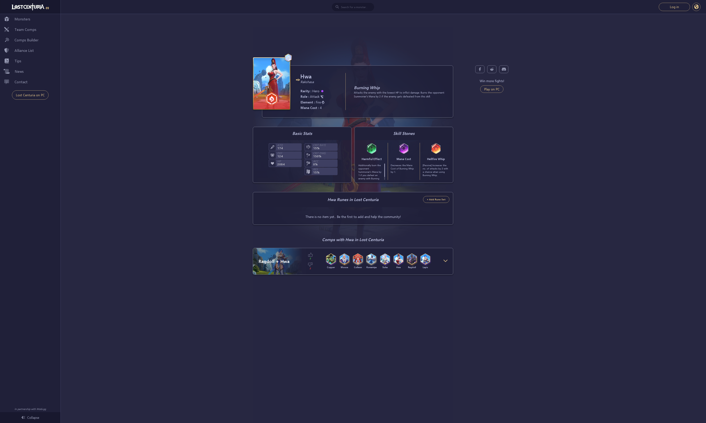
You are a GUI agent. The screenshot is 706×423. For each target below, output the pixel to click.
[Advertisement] (353, 35)
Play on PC (492, 89)
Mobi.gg (41, 409)
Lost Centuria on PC (30, 95)
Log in (674, 7)
